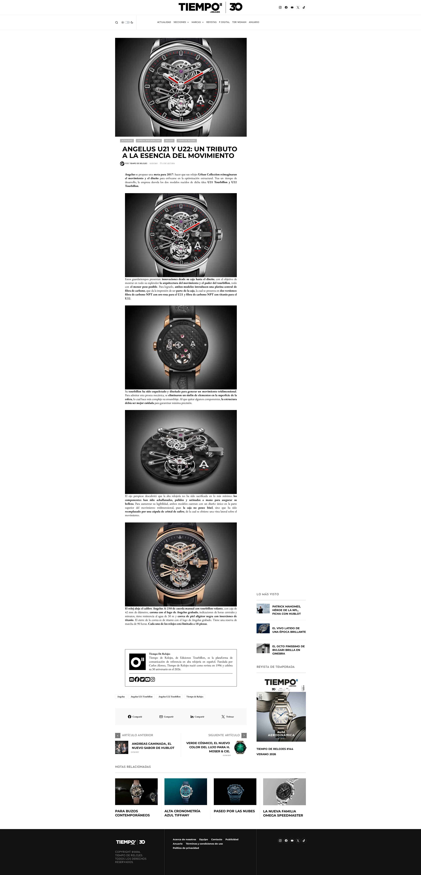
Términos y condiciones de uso (204, 843)
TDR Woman (239, 22)
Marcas (196, 22)
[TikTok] (304, 7)
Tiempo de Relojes (186, 141)
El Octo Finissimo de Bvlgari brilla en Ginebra (288, 650)
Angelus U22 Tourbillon (169, 696)
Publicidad (231, 839)
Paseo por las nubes (234, 811)
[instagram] (152, 680)
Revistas (211, 22)
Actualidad (164, 22)
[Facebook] (286, 7)
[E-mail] (131, 680)
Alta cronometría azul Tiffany (182, 813)
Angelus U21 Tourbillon (142, 696)
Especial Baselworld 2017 (148, 141)
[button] (116, 22)
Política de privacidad (186, 848)
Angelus (121, 696)
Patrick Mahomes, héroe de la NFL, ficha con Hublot (286, 610)
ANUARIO (254, 22)
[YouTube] (292, 7)
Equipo (203, 839)
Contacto (216, 839)
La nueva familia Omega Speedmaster (283, 813)
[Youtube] (147, 680)
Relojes (169, 141)
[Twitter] (142, 680)
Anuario (178, 843)
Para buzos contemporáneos (132, 813)
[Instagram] (280, 7)
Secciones (179, 22)
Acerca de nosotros (184, 839)
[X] (298, 7)
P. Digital (224, 22)
